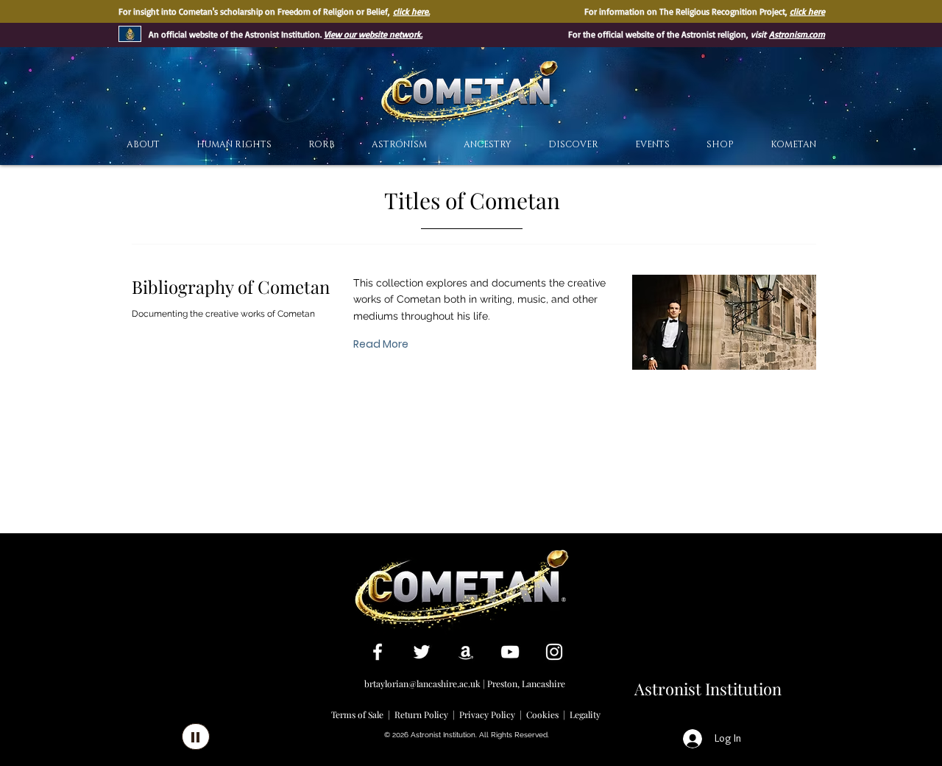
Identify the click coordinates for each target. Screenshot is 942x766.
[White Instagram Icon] (554, 652)
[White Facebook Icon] (377, 652)
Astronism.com (797, 34)
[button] (573, 144)
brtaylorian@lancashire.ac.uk (422, 683)
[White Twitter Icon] (422, 652)
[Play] (196, 736)
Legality (585, 714)
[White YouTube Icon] (510, 652)
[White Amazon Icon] (466, 652)
